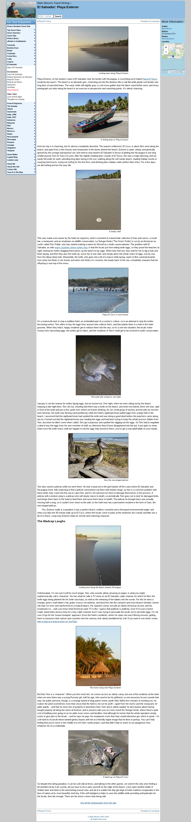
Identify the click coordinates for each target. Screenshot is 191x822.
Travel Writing (54, 2)
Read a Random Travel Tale (18, 26)
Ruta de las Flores (14, 82)
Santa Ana (11, 85)
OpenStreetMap (177, 71)
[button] (173, 56)
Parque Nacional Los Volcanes (19, 77)
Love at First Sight (14, 97)
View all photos (168, 39)
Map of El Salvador (15, 67)
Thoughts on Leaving (149, 21)
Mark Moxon (167, 29)
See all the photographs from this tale (98, 803)
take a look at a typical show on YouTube (57, 621)
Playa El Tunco (45, 21)
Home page (21, 9)
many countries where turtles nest (70, 247)
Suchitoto (11, 87)
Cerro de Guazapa (14, 74)
